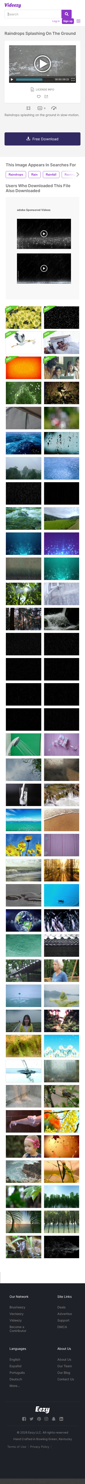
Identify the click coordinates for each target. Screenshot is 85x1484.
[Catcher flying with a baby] (23, 342)
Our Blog (63, 1372)
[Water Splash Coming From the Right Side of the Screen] (61, 1247)
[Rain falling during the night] (61, 393)
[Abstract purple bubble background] (61, 543)
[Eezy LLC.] (42, 1409)
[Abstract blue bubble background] (23, 543)
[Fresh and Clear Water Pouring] (23, 1071)
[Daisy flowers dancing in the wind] (61, 1046)
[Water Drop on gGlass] (61, 769)
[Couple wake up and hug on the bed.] (61, 342)
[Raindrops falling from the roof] (23, 418)
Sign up (68, 21)
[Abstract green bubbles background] (61, 568)
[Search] (66, 14)
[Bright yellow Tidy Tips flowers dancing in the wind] (23, 845)
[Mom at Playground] (61, 970)
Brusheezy (17, 1307)
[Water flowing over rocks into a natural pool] (61, 794)
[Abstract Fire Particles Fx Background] (23, 367)
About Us (64, 1359)
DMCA (62, 1327)
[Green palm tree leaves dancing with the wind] (23, 1221)
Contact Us (65, 1379)
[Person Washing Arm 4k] (23, 1121)
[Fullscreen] (73, 79)
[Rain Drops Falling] (23, 568)
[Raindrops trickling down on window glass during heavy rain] (61, 1071)
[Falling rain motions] (61, 493)
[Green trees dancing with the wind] (61, 1196)
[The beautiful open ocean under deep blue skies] (23, 820)
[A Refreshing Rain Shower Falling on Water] (61, 468)
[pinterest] (39, 1419)
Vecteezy (17, 1314)
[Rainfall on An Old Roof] (61, 945)
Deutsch (16, 1379)
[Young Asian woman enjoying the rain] (23, 1020)
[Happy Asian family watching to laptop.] (61, 367)
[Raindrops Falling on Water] (23, 945)
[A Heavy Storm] (23, 468)
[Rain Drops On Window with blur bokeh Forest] (61, 1020)
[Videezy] (13, 5)
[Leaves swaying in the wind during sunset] (61, 1171)
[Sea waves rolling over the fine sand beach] (61, 820)
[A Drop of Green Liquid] (23, 995)
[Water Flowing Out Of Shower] (23, 744)
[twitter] (31, 1419)
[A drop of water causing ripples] (61, 895)
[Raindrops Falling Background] (23, 644)
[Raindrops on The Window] (61, 443)
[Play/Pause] (12, 79)
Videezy (16, 1320)
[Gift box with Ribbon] (61, 744)
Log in (56, 21)
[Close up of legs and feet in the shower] (23, 1096)
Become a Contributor (18, 1329)
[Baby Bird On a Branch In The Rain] (61, 1096)
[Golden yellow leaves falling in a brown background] (61, 1146)
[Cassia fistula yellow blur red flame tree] (61, 1121)
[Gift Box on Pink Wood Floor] (61, 845)
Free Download (45, 139)
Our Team (64, 1366)
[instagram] (46, 1419)
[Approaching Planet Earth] (23, 920)
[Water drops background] (23, 895)
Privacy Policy (39, 1446)
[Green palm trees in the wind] (61, 1221)
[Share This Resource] (47, 96)
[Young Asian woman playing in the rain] (61, 995)
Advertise (64, 1314)
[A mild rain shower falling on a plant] (23, 393)
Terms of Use (16, 1446)
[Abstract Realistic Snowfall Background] (61, 317)
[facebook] (24, 1419)
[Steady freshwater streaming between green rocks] (23, 1247)
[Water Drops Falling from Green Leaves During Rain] (23, 1196)
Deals (61, 1307)
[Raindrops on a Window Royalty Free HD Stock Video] (61, 418)
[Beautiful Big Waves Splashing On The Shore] (23, 870)
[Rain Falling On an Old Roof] (23, 970)
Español (15, 1366)
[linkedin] (61, 1419)
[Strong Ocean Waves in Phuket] (23, 1171)
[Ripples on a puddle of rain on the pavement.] (23, 769)
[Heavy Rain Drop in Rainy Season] (23, 493)
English (15, 1359)
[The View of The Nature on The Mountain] (61, 518)
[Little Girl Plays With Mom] (23, 1146)
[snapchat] (54, 1419)
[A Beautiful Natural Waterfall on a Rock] (61, 619)
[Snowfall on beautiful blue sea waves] (23, 443)
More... (15, 1386)
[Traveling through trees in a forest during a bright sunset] (61, 870)
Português (17, 1372)
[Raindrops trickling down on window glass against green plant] (23, 1046)
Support (63, 1320)
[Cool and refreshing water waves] (61, 920)
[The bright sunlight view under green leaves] (23, 593)
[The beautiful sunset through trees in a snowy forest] (23, 619)
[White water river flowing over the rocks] (23, 518)
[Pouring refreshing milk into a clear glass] (23, 794)
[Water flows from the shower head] (61, 593)
